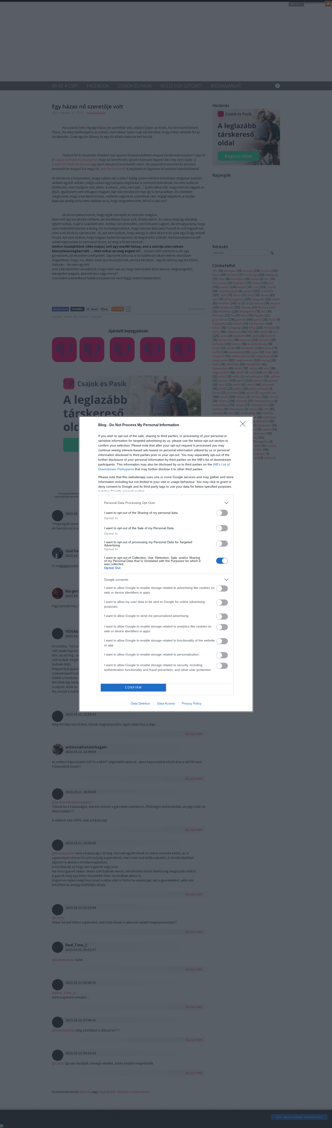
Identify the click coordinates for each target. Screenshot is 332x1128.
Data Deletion (140, 703)
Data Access (166, 703)
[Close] (244, 425)
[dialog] (166, 564)
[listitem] (166, 503)
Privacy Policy (191, 703)
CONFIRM (133, 687)
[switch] (222, 513)
